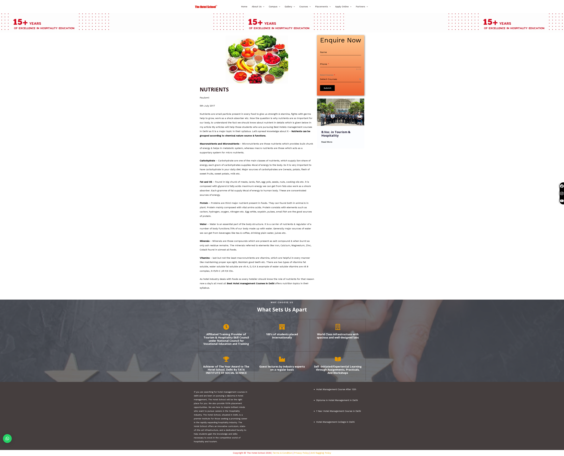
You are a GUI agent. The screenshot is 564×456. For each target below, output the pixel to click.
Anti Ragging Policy (321, 453)
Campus (273, 6)
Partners (360, 6)
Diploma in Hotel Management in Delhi (337, 400)
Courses (303, 6)
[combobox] (340, 79)
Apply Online (342, 6)
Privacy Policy (301, 453)
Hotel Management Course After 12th (336, 389)
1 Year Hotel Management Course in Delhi (338, 411)
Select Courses (327, 75)
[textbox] (339, 79)
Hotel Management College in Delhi (335, 422)
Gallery (288, 6)
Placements (321, 6)
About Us (257, 6)
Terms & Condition (282, 453)
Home (244, 6)
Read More (326, 142)
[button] (263, 6)
